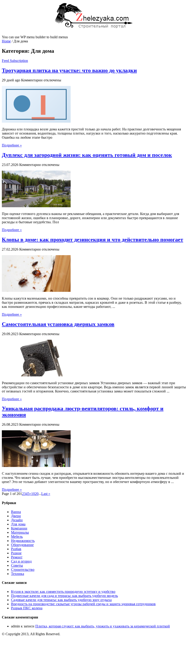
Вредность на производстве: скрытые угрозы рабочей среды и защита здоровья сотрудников (83, 604)
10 (33, 494)
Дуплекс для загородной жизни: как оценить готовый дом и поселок (87, 155)
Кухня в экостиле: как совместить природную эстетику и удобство (63, 592)
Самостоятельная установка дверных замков (58, 324)
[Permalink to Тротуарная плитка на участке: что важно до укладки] (36, 121)
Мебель (17, 536)
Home (6, 41)
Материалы (20, 532)
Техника (17, 574)
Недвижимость (23, 541)
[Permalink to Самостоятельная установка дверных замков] (36, 375)
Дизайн (17, 520)
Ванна (16, 512)
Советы (17, 565)
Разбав (16, 549)
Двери (16, 516)
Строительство (22, 569)
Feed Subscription (15, 61)
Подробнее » (12, 145)
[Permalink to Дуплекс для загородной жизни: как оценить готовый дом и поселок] (36, 206)
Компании (19, 528)
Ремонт (16, 557)
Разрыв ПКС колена (26, 608)
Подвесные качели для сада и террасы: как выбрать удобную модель (64, 596)
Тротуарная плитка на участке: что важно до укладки (69, 70)
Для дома (18, 524)
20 (37, 494)
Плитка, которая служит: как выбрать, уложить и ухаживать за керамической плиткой (102, 626)
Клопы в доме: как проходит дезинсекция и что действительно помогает (92, 240)
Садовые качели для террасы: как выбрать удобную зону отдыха (61, 600)
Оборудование (22, 545)
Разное (16, 553)
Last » (45, 494)
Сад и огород (21, 561)
